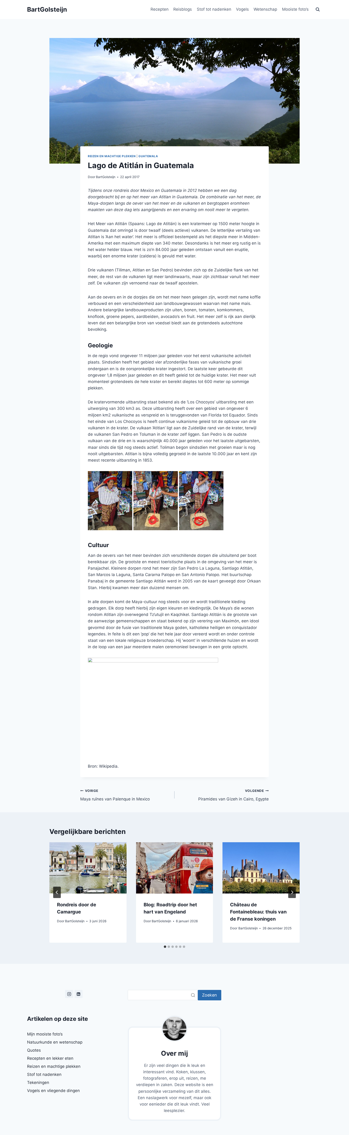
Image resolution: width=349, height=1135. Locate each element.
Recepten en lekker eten (50, 1058)
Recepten (160, 9)
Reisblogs (182, 9)
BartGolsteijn (105, 177)
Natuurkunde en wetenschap (54, 1042)
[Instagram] (69, 994)
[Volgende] (292, 892)
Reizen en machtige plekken (112, 156)
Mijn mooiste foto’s (45, 1034)
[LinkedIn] (79, 994)
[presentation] (88, 868)
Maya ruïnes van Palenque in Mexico (115, 795)
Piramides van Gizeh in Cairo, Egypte (233, 795)
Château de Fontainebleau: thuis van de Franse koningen (258, 912)
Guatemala (148, 156)
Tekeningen (38, 1082)
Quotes (34, 1050)
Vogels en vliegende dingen (53, 1090)
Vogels (242, 9)
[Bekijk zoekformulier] (317, 9)
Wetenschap (265, 9)
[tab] (165, 947)
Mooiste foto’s (295, 9)
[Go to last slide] (57, 892)
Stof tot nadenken (214, 9)
